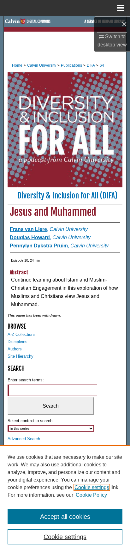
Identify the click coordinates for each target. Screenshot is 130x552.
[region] (65, 498)
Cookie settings (91, 487)
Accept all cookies (65, 516)
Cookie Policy (91, 495)
